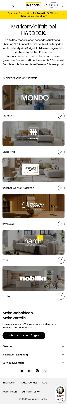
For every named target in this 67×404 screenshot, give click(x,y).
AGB (44, 382)
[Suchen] (12, 5)
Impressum (9, 382)
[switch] (60, 399)
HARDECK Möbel (38, 399)
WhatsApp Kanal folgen (24, 335)
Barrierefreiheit (31, 391)
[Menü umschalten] (5, 5)
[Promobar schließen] (63, 14)
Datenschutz (29, 382)
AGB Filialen (9, 391)
